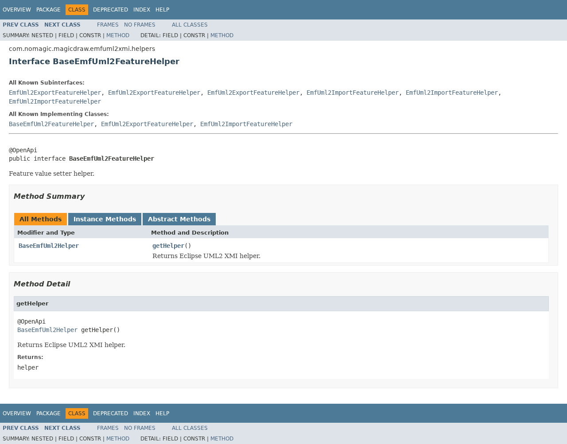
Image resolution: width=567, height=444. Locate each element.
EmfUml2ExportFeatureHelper (55, 92)
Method (117, 35)
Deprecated (110, 10)
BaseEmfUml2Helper (49, 245)
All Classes (190, 25)
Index (141, 10)
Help (162, 10)
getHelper (168, 245)
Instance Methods (105, 219)
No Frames (139, 25)
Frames (108, 25)
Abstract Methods (179, 219)
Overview (17, 10)
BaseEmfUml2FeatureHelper (51, 123)
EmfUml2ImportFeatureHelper (353, 92)
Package (48, 10)
